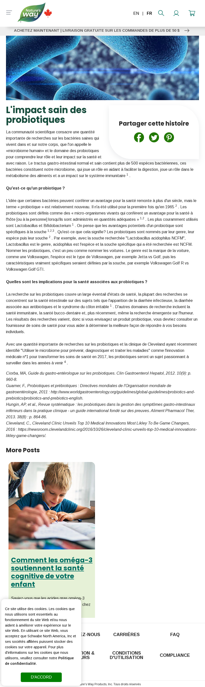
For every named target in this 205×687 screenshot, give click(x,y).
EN (136, 13)
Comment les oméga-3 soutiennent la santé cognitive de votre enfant (51, 572)
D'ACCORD (41, 677)
